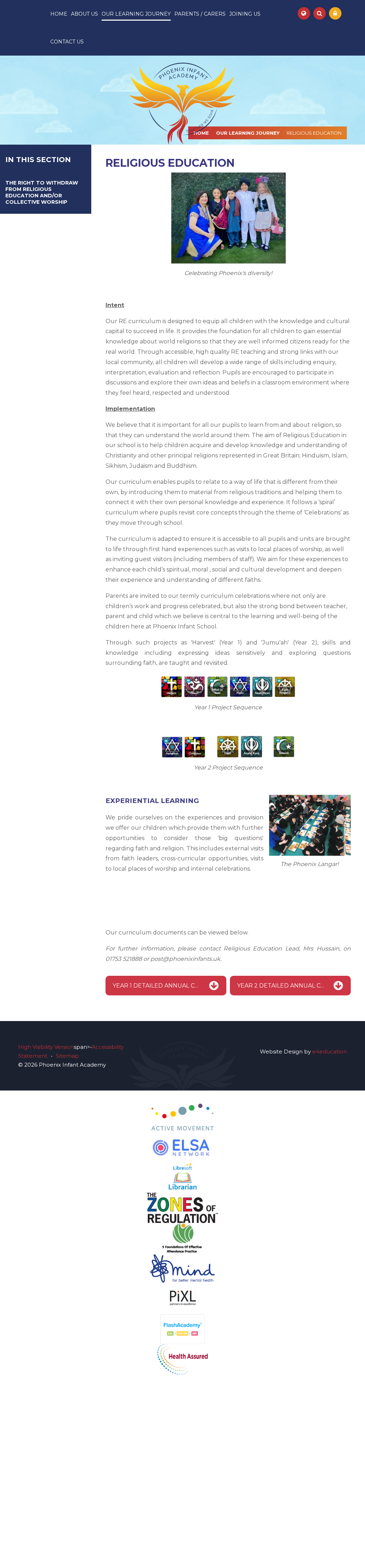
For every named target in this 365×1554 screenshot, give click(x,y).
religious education (314, 133)
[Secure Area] (335, 13)
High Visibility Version (46, 1046)
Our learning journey (247, 133)
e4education (329, 1051)
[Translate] (304, 13)
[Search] (319, 13)
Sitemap (67, 1055)
